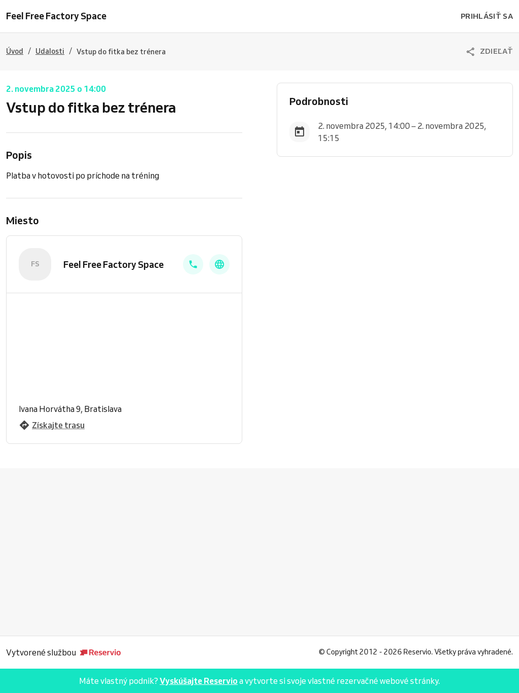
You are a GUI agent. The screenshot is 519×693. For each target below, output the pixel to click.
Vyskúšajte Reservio (199, 681)
